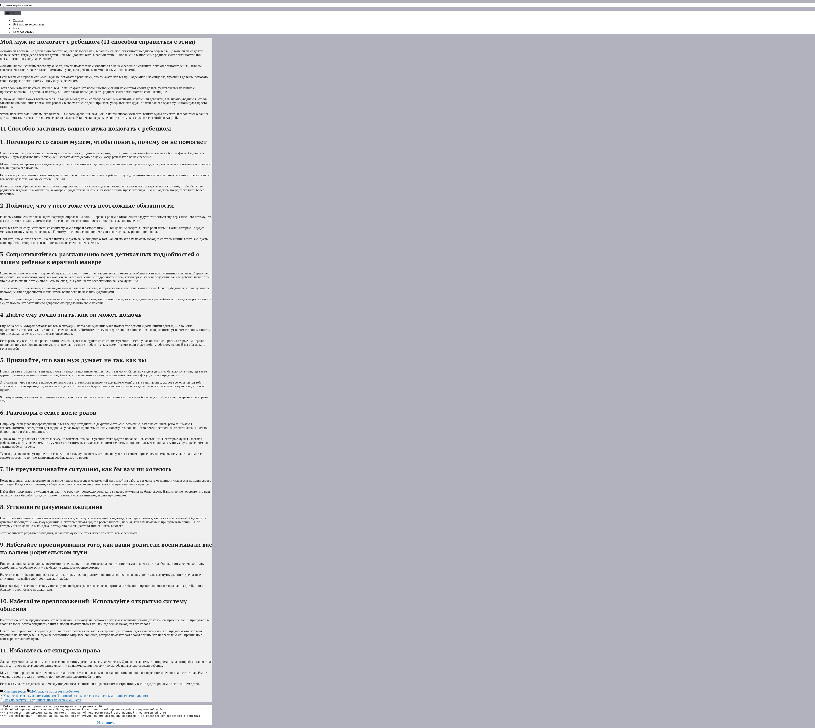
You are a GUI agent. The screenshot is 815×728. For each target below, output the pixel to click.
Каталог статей (24, 32)
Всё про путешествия (28, 24)
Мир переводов (14, 691)
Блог (16, 28)
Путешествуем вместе (16, 5)
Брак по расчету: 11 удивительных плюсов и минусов (42, 700)
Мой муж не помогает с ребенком (54, 691)
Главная (18, 20)
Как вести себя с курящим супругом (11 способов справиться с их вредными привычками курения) (75, 695)
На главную (106, 722)
